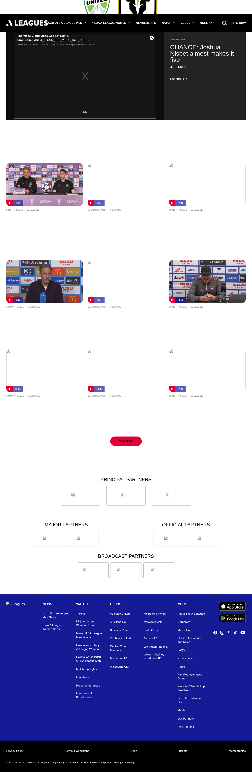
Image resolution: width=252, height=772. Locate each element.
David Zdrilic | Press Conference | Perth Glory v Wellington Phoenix (125, 405)
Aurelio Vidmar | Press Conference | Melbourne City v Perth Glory (44, 316)
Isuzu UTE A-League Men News (55, 615)
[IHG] (202, 539)
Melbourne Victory (155, 613)
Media (181, 710)
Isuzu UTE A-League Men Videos (89, 635)
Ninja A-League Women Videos (85, 623)
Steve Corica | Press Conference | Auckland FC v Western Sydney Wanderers (124, 319)
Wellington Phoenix (156, 646)
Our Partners (186, 718)
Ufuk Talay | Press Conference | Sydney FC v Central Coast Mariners (122, 222)
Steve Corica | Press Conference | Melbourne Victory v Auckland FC (206, 405)
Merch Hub (184, 630)
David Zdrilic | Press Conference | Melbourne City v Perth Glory (206, 219)
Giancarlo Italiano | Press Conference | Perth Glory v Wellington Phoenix (35, 408)
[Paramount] (126, 570)
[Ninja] (126, 495)
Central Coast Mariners (118, 648)
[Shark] (171, 495)
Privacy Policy (14, 750)
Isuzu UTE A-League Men (64, 22)
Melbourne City (119, 666)
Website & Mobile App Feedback (191, 688)
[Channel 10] (92, 570)
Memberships (146, 22)
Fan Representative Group (190, 676)
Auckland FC (118, 621)
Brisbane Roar (119, 630)
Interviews (82, 677)
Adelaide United (120, 613)
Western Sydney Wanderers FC (154, 656)
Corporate (184, 621)
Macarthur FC (118, 658)
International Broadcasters (84, 695)
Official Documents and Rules (189, 639)
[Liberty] (49, 539)
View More (126, 441)
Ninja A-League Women (109, 22)
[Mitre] (169, 539)
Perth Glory (151, 630)
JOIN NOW (239, 23)
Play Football (186, 726)
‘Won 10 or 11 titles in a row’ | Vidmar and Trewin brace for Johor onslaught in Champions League (40, 222)
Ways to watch (186, 658)
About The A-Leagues (191, 613)
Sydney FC (151, 638)
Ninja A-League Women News (52, 626)
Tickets (80, 613)
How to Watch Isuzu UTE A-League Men (88, 658)
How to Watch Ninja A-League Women (88, 647)
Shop (134, 750)
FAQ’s (181, 650)
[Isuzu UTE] (80, 495)
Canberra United (120, 638)
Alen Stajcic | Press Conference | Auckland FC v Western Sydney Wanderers (205, 319)
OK (85, 111)
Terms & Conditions (77, 750)
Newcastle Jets (153, 621)
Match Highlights (86, 669)
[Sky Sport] (159, 570)
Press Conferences (88, 685)
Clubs (185, 22)
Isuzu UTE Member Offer (190, 700)
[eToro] (82, 539)
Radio (181, 666)
